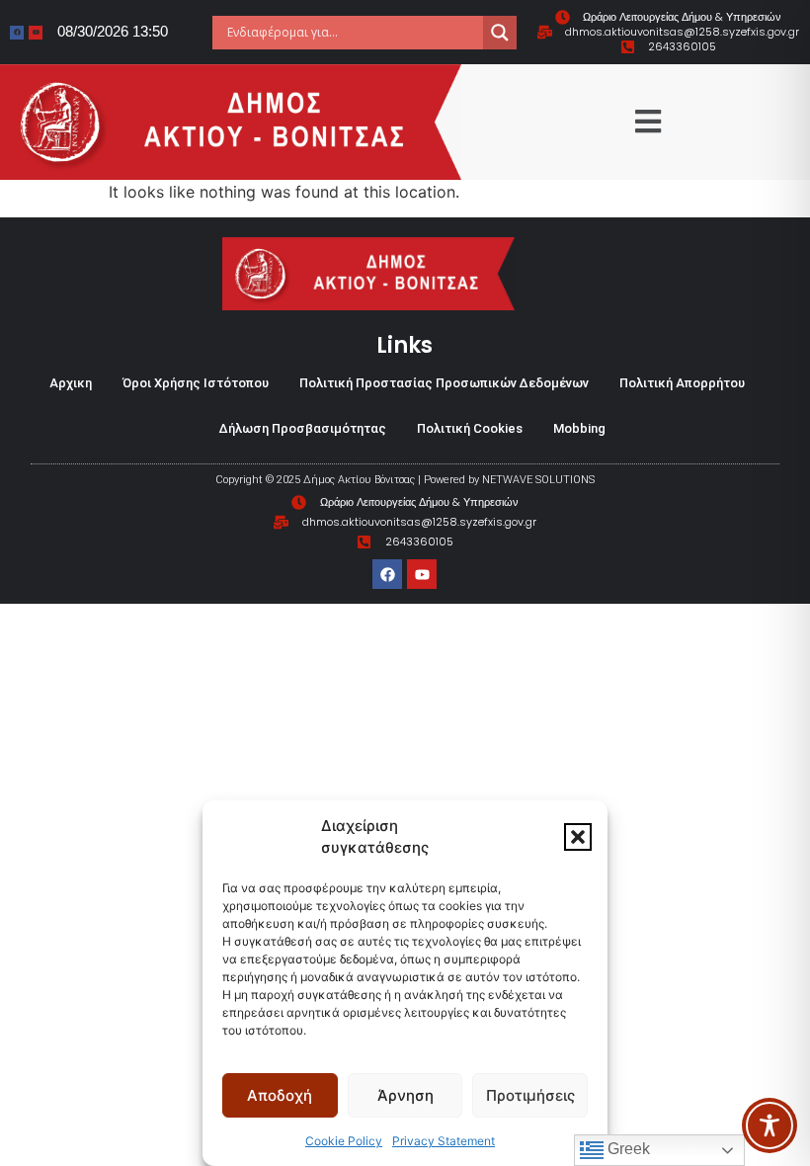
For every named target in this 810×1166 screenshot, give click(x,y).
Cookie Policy (343, 1140)
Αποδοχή (279, 1095)
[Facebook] (17, 33)
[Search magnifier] (500, 32)
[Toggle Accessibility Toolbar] (769, 1125)
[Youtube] (35, 33)
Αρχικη (70, 382)
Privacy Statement (443, 1140)
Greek (627, 1148)
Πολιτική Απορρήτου (682, 382)
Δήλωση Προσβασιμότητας (302, 428)
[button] (578, 837)
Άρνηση (405, 1095)
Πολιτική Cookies (470, 428)
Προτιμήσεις (530, 1095)
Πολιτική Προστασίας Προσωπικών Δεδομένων (444, 382)
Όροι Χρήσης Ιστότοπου (195, 382)
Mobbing (579, 428)
